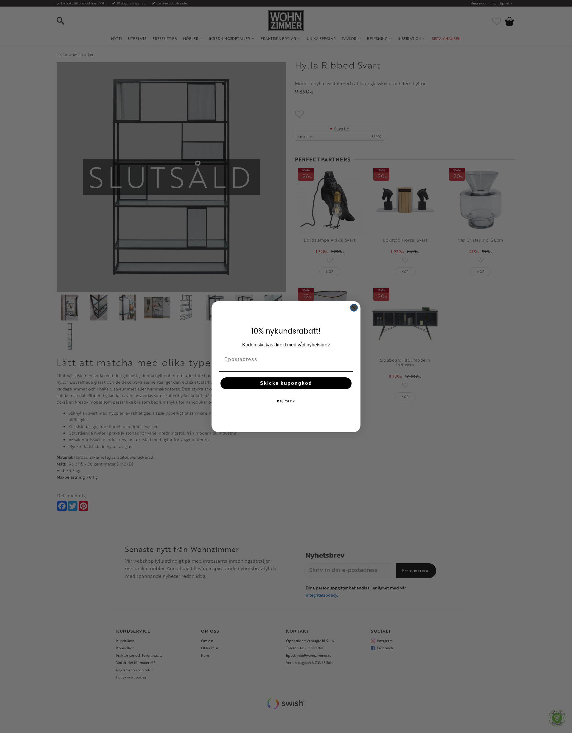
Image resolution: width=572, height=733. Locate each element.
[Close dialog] (354, 307)
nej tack (286, 401)
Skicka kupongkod (286, 383)
